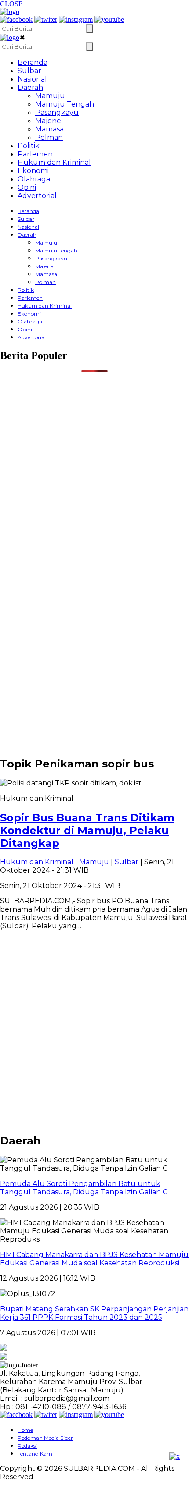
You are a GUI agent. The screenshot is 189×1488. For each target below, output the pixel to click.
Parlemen (35, 154)
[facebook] (16, 19)
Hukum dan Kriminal (54, 162)
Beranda (32, 62)
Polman (49, 137)
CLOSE (11, 3)
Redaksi (27, 1445)
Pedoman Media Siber (45, 1438)
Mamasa (49, 129)
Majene (48, 121)
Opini (27, 187)
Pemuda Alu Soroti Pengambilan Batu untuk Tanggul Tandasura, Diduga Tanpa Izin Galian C (83, 1187)
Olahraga (34, 179)
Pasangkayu (57, 112)
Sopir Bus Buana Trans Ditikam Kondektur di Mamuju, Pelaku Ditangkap (87, 830)
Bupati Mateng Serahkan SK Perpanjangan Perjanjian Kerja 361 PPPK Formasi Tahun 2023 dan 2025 (94, 1313)
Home (25, 1430)
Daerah (30, 87)
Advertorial (37, 196)
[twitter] (45, 19)
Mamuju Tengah (64, 104)
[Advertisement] (94, 466)
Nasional (32, 79)
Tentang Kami (36, 1453)
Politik (29, 146)
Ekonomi (33, 171)
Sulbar (29, 71)
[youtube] (109, 19)
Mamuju (50, 96)
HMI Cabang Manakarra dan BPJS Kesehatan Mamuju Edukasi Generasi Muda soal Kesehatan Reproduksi (94, 1258)
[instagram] (76, 19)
